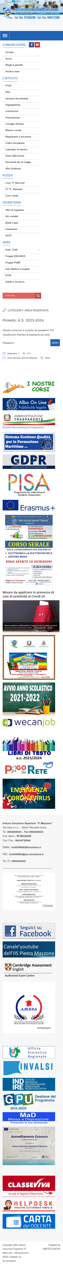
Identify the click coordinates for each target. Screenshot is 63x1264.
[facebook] (31, 44)
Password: (9, 342)
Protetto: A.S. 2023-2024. (24, 320)
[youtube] (37, 44)
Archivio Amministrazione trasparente (23, 427)
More (47, 357)
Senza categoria (29, 357)
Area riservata (14, 357)
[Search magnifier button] (38, 296)
